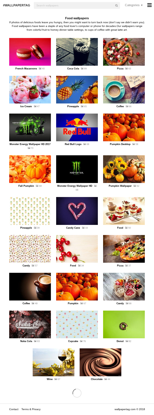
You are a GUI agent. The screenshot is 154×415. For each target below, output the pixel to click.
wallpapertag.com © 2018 (130, 409)
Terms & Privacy (31, 409)
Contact (14, 409)
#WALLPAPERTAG (16, 5)
